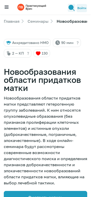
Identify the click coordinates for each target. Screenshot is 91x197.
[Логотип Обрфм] (32, 7)
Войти (81, 8)
